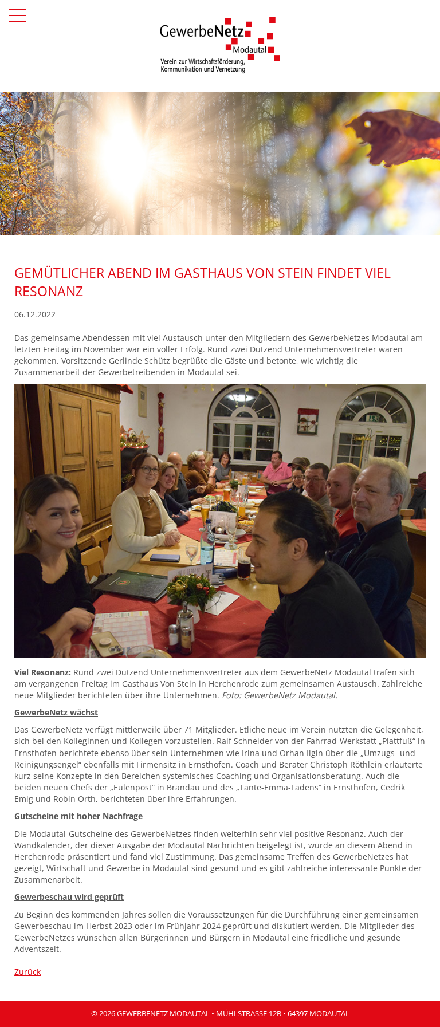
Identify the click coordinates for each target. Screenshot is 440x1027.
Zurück (27, 971)
